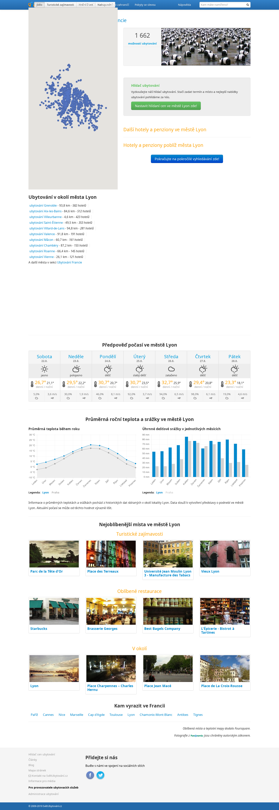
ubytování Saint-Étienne (46, 223)
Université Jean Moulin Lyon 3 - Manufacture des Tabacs (168, 573)
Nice (62, 714)
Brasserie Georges (102, 628)
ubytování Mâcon (41, 240)
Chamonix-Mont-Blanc (156, 714)
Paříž (34, 714)
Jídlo (39, 4)
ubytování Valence (42, 234)
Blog (31, 765)
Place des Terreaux (102, 571)
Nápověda (184, 4)
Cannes (48, 714)
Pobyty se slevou (145, 4)
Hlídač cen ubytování (41, 754)
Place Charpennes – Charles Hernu (110, 687)
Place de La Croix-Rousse (221, 685)
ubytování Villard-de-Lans (46, 228)
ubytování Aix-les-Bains (45, 211)
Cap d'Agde (96, 714)
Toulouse (116, 714)
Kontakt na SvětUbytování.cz (49, 775)
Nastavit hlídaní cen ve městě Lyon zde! (166, 105)
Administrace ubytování (43, 794)
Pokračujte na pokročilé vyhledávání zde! (187, 159)
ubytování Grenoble (43, 206)
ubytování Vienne (41, 257)
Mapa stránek (37, 770)
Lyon (34, 685)
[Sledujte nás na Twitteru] (100, 775)
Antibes (182, 714)
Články (32, 759)
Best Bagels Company (162, 628)
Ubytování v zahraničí (115, 4)
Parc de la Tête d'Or (46, 571)
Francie (119, 20)
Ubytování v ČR (86, 4)
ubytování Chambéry (43, 245)
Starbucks (38, 628)
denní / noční (44, 387)
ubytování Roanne (42, 251)
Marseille (76, 714)
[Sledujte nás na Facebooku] (90, 775)
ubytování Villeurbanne (45, 217)
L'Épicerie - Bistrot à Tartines (217, 630)
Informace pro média (41, 781)
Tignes (198, 714)
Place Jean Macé (157, 685)
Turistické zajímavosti (60, 4)
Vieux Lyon (210, 571)
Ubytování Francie (69, 262)
